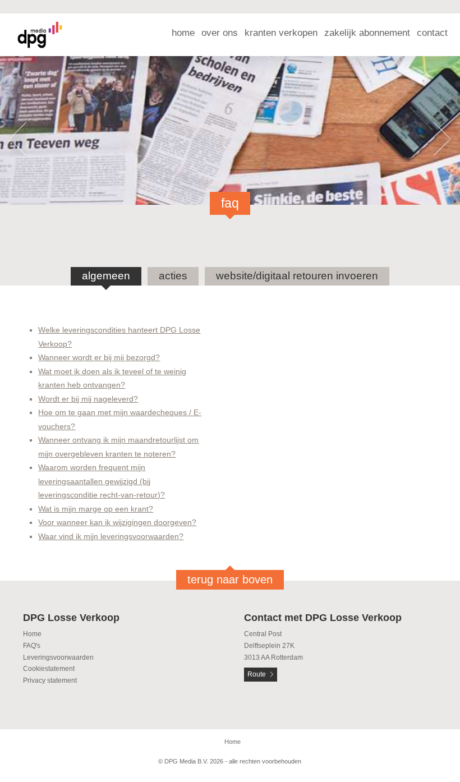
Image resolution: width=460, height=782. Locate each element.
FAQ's (31, 646)
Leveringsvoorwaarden (58, 657)
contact (432, 32)
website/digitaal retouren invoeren (297, 276)
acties (173, 276)
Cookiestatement (49, 669)
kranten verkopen (281, 32)
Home (32, 634)
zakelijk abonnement (367, 32)
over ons (219, 32)
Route (256, 674)
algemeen (106, 276)
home (183, 32)
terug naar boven (230, 579)
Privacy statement (50, 680)
